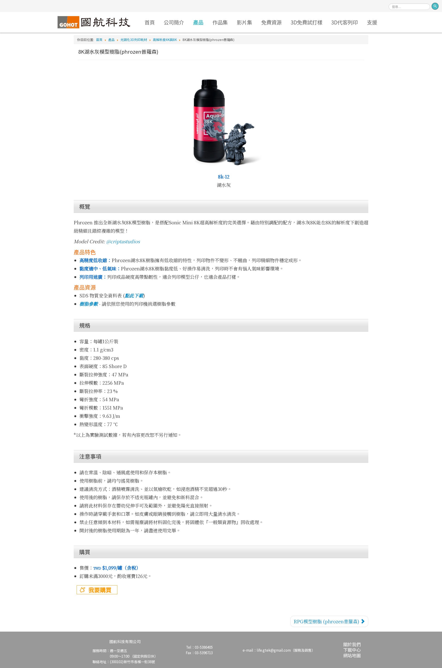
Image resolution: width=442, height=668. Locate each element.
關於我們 (352, 644)
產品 (198, 22)
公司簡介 (174, 22)
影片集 (244, 22)
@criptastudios (123, 241)
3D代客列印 (344, 22)
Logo (94, 22)
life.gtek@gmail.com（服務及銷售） (286, 650)
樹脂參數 (89, 303)
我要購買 (99, 590)
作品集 (220, 22)
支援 (372, 22)
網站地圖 (352, 655)
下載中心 (352, 650)
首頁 (150, 22)
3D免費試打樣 (306, 22)
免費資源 (271, 22)
